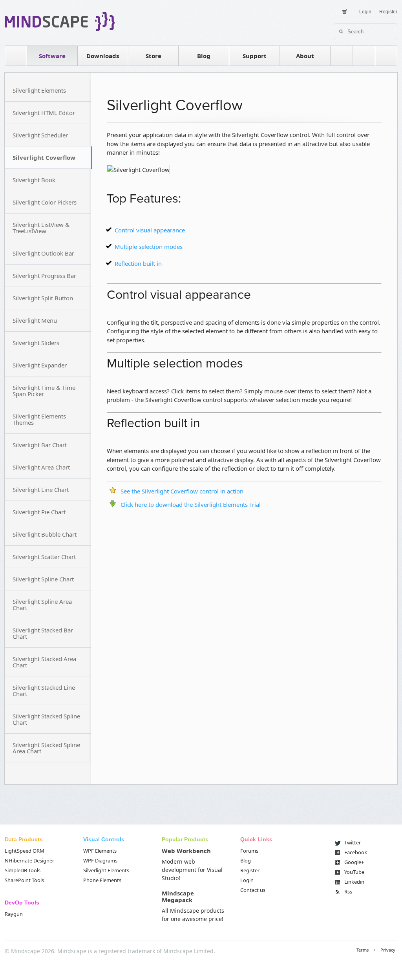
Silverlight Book (34, 180)
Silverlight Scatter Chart (44, 557)
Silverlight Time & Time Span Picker (44, 391)
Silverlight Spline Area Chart (42, 604)
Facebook (355, 852)
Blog (203, 56)
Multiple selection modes (149, 246)
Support (255, 56)
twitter (364, 56)
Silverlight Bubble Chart (45, 534)
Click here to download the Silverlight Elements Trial (191, 504)
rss (342, 56)
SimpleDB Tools (22, 870)
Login (365, 12)
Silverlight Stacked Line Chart (44, 690)
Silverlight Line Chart (41, 489)
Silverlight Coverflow (44, 157)
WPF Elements (100, 850)
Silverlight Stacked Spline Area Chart (46, 748)
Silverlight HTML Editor (44, 113)
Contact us (252, 889)
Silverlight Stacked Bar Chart (43, 633)
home (16, 56)
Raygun (14, 913)
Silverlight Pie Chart (39, 512)
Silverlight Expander (40, 365)
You (354, 871)
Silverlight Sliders (36, 343)
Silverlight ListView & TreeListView (41, 228)
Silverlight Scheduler (40, 135)
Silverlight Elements (39, 90)
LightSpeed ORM (24, 850)
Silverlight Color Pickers (45, 202)
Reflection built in (138, 263)
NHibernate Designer (29, 860)
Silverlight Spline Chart (43, 579)
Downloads (102, 56)
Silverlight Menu (35, 320)
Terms (362, 950)
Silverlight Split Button (43, 298)
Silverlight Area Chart (41, 467)
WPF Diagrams (100, 860)
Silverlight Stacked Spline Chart (46, 719)
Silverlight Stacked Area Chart (44, 662)
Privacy (387, 950)
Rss (348, 891)
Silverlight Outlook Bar (43, 253)
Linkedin (354, 881)
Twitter (352, 842)
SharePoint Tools (24, 880)
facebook (386, 56)
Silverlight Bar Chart (40, 445)
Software (52, 56)
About (305, 56)
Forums (249, 850)
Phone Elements (102, 880)
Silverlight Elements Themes (39, 419)
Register (388, 12)
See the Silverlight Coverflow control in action (182, 491)
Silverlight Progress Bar (44, 276)
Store (153, 56)
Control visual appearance (150, 230)
